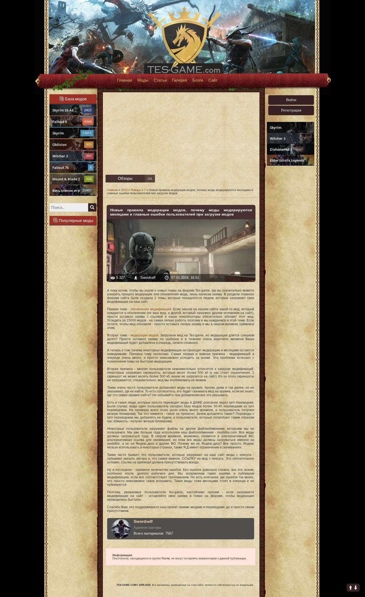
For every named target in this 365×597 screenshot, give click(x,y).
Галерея (179, 80)
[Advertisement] (290, 250)
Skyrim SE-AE (72, 110)
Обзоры (125, 178)
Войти (291, 100)
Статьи (160, 80)
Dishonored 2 (281, 149)
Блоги (197, 80)
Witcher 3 (72, 156)
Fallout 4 (72, 121)
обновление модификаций (151, 309)
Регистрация (291, 110)
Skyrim (72, 133)
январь (136, 190)
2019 (124, 190)
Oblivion (72, 144)
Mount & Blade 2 (72, 179)
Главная (124, 80)
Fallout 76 (72, 167)
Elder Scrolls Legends (287, 160)
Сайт (213, 80)
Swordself (148, 278)
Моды (142, 80)
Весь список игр (72, 190)
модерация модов (144, 335)
